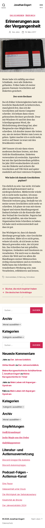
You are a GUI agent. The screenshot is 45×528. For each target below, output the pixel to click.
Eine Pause (7, 483)
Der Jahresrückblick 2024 (14, 505)
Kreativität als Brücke (12, 500)
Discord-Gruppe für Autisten (16, 460)
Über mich (30, 15)
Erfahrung (21, 277)
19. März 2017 (30, 32)
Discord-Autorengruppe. (14, 465)
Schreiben (30, 277)
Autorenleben (11, 277)
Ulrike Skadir (8, 365)
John (18, 32)
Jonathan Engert (22, 5)
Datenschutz (7, 523)
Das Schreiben (17, 15)
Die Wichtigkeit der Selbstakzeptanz (19, 494)
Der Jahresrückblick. (20, 359)
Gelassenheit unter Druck (14, 489)
